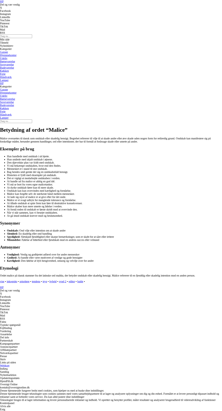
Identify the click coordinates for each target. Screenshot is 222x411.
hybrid (53, 281)
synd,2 (62, 281)
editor (72, 281)
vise (2, 281)
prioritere (24, 281)
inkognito (12, 281)
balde (80, 281)
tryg (45, 281)
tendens (36, 281)
